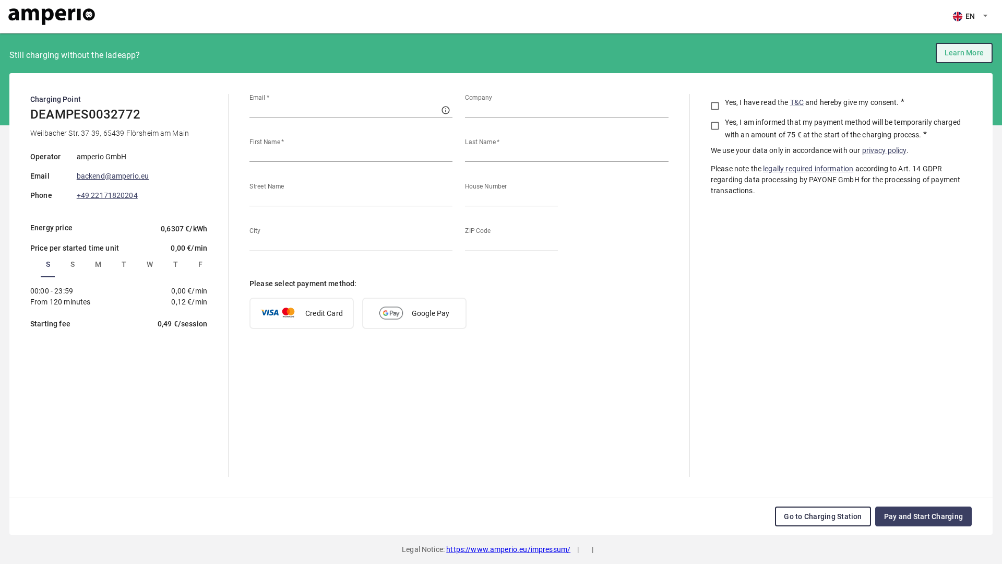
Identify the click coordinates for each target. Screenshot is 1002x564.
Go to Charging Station (823, 516)
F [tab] (200, 264)
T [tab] (124, 264)
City (254, 230)
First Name (266, 142)
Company (478, 97)
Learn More (964, 53)
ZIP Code (478, 230)
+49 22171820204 (107, 195)
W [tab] (150, 264)
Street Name (266, 186)
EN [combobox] (970, 16)
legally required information (808, 168)
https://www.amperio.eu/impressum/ (508, 549)
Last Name (482, 142)
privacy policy (884, 150)
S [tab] (48, 264)
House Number (486, 186)
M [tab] (98, 264)
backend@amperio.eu (113, 176)
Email (259, 97)
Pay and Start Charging (923, 516)
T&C (797, 102)
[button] (301, 313)
